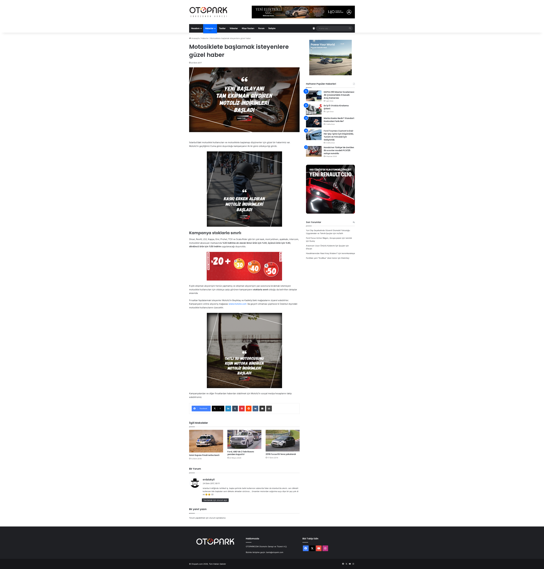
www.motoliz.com (237, 304)
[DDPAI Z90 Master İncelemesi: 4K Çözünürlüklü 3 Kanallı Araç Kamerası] (314, 96)
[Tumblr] (235, 408)
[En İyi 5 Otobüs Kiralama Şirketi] (314, 109)
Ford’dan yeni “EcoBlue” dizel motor (321, 258)
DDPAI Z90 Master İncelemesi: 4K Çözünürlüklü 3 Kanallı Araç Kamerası (339, 95)
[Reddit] (248, 408)
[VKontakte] (255, 408)
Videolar (234, 28)
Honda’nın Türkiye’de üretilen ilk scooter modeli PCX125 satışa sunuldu (339, 150)
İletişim (272, 28)
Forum (261, 28)
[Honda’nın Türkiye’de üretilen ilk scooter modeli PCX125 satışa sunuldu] (314, 151)
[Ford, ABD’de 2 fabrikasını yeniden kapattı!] (244, 439)
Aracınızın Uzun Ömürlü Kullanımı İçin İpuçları (325, 246)
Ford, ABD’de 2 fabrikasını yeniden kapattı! (240, 453)
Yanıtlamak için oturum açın (215, 500)
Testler (222, 28)
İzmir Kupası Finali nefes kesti (204, 455)
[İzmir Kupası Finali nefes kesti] (206, 441)
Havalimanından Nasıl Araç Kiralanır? (322, 253)
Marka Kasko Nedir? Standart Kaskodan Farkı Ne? (339, 120)
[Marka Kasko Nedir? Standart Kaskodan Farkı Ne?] (314, 122)
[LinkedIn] (228, 408)
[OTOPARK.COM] (208, 12)
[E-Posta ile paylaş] (262, 408)
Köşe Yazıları (248, 28)
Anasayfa (195, 38)
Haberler (209, 28)
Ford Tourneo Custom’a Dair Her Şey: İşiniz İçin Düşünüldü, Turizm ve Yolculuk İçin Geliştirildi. (339, 135)
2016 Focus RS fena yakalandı (281, 454)
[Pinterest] (242, 408)
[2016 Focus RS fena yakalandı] (283, 440)
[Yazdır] (269, 408)
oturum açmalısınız (217, 518)
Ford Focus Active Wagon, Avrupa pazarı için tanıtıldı (329, 238)
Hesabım (195, 28)
